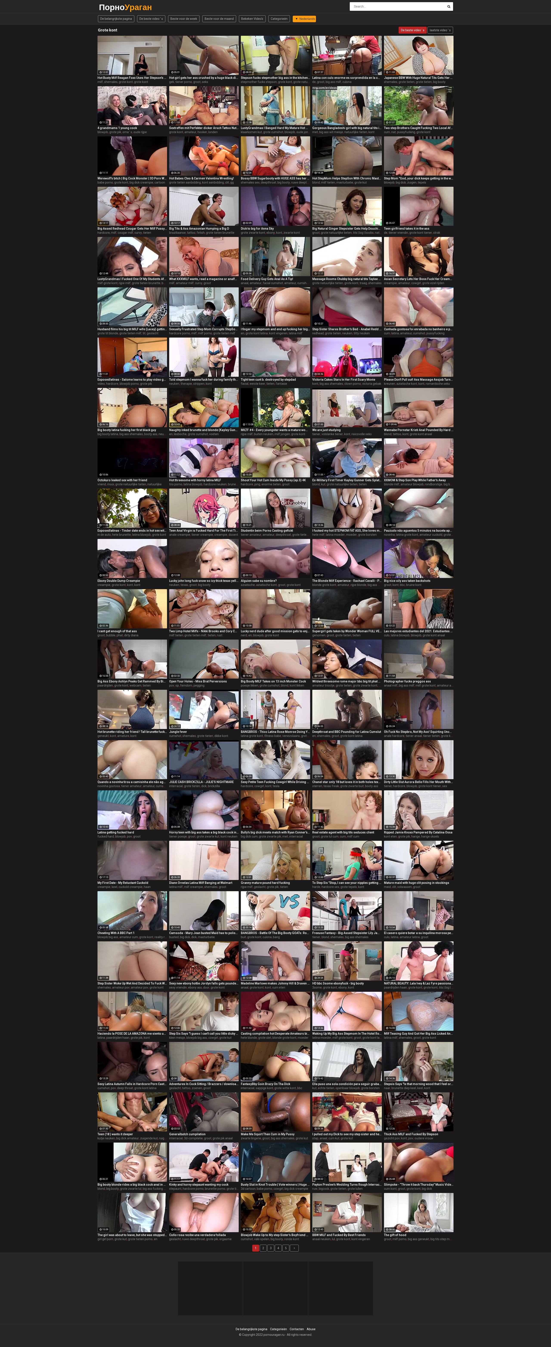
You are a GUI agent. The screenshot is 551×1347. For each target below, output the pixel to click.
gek (171, 82)
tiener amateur (251, 534)
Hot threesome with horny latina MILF (195, 480)
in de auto (104, 534)
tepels (422, 182)
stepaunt (175, 1188)
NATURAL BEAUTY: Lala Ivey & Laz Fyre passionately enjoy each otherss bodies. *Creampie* (418, 983)
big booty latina (108, 434)
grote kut (360, 182)
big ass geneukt (418, 1239)
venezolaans (291, 736)
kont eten (390, 836)
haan (147, 887)
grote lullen (355, 1188)
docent (233, 534)
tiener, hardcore (394, 786)
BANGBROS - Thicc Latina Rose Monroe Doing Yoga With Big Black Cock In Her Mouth (275, 731)
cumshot (175, 736)
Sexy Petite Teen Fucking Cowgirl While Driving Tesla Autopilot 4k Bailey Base (275, 782)
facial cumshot (273, 283)
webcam (135, 685)
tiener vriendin (398, 232)
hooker (202, 132)
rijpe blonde (358, 585)
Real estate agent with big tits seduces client (343, 832)
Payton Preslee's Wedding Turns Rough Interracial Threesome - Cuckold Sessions (347, 1184)
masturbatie (344, 182)
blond (316, 182)
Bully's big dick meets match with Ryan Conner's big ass (275, 832)
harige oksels (430, 836)
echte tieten (326, 1088)
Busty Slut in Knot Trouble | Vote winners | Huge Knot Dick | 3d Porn (275, 1184)
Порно (110, 7)
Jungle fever (178, 731)
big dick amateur (127, 1138)
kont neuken (229, 836)
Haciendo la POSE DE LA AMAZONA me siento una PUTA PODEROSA (132, 1033)
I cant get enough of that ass (117, 631)
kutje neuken (106, 1138)
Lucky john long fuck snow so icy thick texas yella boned (204, 580)
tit (144, 333)
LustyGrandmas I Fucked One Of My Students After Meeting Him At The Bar (132, 279)
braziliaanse (177, 232)
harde (316, 887)
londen (213, 132)
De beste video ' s (151, 18)
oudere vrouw (424, 1138)
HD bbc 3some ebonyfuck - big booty (338, 983)
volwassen (404, 887)
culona (346, 82)
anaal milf (391, 685)
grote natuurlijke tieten (308, 82)
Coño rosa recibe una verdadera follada (197, 1235)
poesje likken (249, 685)
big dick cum (249, 836)
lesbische (180, 434)
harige (415, 836)
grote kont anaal (421, 434)
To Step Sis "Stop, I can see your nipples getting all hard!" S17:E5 (347, 883)
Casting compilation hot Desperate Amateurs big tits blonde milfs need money (275, 1033)
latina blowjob (193, 484)
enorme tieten (271, 484)
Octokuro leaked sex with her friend (122, 480)
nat (393, 132)
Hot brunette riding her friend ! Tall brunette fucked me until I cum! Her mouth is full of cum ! (132, 731)
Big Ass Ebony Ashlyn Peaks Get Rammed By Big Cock (132, 681)
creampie (390, 283)
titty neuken (362, 333)
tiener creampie (202, 534)
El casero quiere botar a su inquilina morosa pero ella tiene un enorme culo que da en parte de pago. (418, 933)
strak (436, 232)
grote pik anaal (223, 1138)
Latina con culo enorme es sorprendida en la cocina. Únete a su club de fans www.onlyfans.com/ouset (347, 77)
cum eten (278, 987)
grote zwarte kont (253, 232)
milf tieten (328, 182)
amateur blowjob (412, 484)
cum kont (390, 1188)
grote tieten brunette (220, 232)
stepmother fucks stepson (259, 82)
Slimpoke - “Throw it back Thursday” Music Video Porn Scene (418, 1184)
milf (100, 82)
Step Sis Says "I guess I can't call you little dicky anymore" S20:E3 (204, 1033)
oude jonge (303, 132)
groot (197, 82)
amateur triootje (323, 685)
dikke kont (221, 736)
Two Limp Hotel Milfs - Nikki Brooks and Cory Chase (204, 631)
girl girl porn (105, 1239)
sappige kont (264, 1088)
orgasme (225, 1239)
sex (444, 786)
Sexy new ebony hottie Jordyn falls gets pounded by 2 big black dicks (204, 983)
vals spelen (261, 1239)
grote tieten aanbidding (185, 182)
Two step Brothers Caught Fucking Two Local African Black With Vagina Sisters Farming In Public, (418, 128)
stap (315, 1138)
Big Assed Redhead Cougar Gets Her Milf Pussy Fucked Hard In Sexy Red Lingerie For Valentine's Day (132, 228)
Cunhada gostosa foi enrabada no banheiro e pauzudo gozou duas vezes (418, 329)
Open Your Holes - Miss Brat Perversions (198, 681)
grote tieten (407, 82)
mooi (110, 484)
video (101, 383)
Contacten (297, 1329)
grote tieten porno (140, 1239)
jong (257, 484)
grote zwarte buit (352, 786)
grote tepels (349, 887)
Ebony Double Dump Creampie (119, 580)
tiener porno (183, 82)
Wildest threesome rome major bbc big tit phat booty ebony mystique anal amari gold (347, 681)
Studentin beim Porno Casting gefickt (267, 530)
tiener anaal (414, 736)
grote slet (264, 1037)
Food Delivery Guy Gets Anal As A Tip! (267, 279)
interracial (176, 786)
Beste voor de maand (219, 18)
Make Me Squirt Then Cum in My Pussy (267, 1134)
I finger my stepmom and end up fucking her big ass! (275, 329)
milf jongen (282, 434)
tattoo (191, 232)
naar (387, 1088)
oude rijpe (140, 132)
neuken (347, 333)
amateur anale (447, 685)
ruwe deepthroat (302, 182)
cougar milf (125, 232)
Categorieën (279, 18)
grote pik (115, 132)
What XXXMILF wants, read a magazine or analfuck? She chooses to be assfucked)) (204, 279)
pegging (198, 685)
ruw (314, 1188)
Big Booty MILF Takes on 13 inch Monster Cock (273, 681)
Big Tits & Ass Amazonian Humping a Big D (199, 228)
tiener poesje (178, 836)
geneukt (103, 736)
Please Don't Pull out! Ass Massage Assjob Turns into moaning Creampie (418, 379)
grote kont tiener (420, 232)
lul (333, 1239)
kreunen (389, 383)
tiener (316, 434)
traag (363, 283)
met (315, 132)
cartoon (160, 182)
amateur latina (410, 937)
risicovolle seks (361, 434)
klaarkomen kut (251, 132)
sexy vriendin (178, 987)
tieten (147, 232)
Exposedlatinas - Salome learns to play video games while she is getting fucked (132, 379)
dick (204, 786)
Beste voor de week (183, 18)
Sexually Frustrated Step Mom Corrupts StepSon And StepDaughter (204, 329)
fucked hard (106, 836)
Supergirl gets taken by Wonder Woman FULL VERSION (347, 631)
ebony (270, 232)
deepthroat (268, 182)
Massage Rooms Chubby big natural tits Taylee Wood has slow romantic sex (347, 279)
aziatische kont (406, 383)
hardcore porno (179, 333)
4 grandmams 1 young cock (117, 128)
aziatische (248, 585)
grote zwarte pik (270, 836)
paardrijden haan (395, 987)
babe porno (105, 182)
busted (174, 937)
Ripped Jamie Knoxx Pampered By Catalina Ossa (418, 832)
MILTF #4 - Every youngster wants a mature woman (275, 430)
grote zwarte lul (130, 1188)
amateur (190, 132)
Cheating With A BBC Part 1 (116, 933)
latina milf (295, 333)
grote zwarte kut (208, 836)
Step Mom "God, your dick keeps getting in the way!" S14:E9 (418, 178)
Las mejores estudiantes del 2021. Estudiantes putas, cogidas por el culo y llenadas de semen (418, 631)
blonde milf (391, 484)
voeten (214, 434)
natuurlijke (154, 484)
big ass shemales (331, 383)
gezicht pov (392, 1138)
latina (395, 333)
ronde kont (291, 1239)
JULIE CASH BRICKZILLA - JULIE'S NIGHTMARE (201, 782)
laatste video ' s (440, 30)
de (314, 82)
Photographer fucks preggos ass (407, 681)
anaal (244, 987)
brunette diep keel (404, 1088)
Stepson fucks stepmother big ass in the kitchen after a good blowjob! (275, 77)
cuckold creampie (130, 887)
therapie (186, 383)
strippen (198, 383)
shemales (111, 82)
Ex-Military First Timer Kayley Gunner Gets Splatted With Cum (347, 480)
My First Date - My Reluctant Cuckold (123, 883)
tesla (276, 786)
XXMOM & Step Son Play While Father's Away (415, 480)
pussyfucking (406, 132)
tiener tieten (431, 736)
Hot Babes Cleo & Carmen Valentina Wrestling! (201, 178)
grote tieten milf (130, 333)
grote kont (126, 82)
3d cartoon (248, 1188)
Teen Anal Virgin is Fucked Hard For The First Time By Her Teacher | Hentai (204, 530)
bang (276, 937)
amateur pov (121, 987)
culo (387, 635)
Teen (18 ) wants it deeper (115, 1134)
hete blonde (249, 1037)
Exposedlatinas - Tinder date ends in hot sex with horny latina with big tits (132, 530)
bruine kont (413, 585)
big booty (439, 82)
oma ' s (127, 132)
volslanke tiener (332, 434)
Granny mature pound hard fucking (265, 883)
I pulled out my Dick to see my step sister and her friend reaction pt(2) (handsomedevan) (347, 1134)
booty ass (150, 434)
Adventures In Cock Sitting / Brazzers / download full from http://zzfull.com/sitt (204, 1084)
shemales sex (250, 182)
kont (371, 132)
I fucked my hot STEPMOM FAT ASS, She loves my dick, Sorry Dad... (347, 530)
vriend (102, 484)
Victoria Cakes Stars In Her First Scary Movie (343, 379)
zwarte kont (291, 232)
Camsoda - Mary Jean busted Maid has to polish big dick (204, 933)
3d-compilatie (193, 1138)
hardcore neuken (215, 484)
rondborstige (433, 484)
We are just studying (326, 430)
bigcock (324, 1188)
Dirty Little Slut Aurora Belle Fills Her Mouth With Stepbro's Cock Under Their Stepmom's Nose (418, 782)
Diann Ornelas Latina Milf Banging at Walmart (200, 883)
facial (244, 383)
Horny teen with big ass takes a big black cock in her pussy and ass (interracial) (204, 832)
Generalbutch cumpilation (187, 1134)
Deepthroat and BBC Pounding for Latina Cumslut (346, 731)
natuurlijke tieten (355, 132)
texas (184, 585)
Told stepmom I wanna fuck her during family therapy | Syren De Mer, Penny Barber (204, 379)
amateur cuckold (430, 534)
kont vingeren (278, 333)
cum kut (333, 1138)
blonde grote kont (324, 585)
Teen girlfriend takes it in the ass (406, 228)
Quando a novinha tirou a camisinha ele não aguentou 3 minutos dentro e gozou (132, 782)
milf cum (353, 836)
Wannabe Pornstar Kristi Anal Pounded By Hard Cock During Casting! (418, 430)
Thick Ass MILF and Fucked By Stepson (411, 1134)
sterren (317, 786)
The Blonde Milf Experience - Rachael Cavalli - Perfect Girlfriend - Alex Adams (347, 580)
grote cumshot (273, 132)
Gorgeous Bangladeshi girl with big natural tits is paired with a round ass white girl (347, 128)
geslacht (152, 333)
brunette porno (238, 484)
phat (120, 635)
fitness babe (272, 736)
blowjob (103, 132)
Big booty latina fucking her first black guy (127, 430)
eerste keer (257, 383)
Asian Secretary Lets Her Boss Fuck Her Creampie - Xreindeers (418, 279)
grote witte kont (285, 1088)
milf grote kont (108, 283)
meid (387, 887)
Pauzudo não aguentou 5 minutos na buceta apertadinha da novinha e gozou (418, 530)
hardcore (112, 383)
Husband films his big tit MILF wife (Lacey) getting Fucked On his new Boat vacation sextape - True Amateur (132, 329)
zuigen (411, 182)
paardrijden (105, 685)
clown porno (352, 383)
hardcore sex (330, 887)
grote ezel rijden (433, 283)
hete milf (318, 534)
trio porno (175, 484)
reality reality (163, 937)
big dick (401, 182)
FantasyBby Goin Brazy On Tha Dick (265, 1084)
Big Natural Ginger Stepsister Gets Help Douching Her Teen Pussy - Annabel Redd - (347, 228)
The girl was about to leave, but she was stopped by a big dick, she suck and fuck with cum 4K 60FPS (132, 1235)
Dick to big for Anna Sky (257, 228)
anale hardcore (394, 736)
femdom (186, 685)
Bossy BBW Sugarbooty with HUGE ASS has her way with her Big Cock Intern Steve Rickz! (275, 178)
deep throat (125, 1088)
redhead (318, 333)
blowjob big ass (108, 937)
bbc (402, 585)
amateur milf (185, 283)
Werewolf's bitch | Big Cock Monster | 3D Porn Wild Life (132, 178)
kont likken (297, 685)
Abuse (311, 1329)
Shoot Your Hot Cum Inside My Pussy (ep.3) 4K (273, 480)
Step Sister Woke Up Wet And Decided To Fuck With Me (132, 983)
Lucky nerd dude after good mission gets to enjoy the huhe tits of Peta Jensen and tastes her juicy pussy (275, 631)
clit (227, 182)
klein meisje (177, 1037)
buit (243, 937)
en (242, 333)
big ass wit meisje (331, 132)
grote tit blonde (108, 333)
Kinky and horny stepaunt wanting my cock (198, 1184)
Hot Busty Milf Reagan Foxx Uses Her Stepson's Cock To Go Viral (132, 77)
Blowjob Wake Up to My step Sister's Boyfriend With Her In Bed (275, 1235)
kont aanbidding (213, 182)
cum (387, 132)
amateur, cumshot (296, 283)
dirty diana (131, 635)
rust (219, 635)
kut (323, 484)
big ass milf (333, 82)
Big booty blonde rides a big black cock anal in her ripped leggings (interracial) (132, 1184)
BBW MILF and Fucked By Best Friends (339, 1235)
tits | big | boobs (363, 232)
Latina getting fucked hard (116, 832)
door (206, 987)
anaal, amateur (251, 283)
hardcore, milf (107, 232)
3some (317, 987)
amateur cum (128, 937)
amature (123, 736)
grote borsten (367, 534)
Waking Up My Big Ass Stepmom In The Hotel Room (347, 1033)
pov (171, 685)
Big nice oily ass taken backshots (407, 580)
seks (205, 82)
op (177, 685)
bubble (110, 635)
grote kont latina (257, 333)
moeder (351, 534)
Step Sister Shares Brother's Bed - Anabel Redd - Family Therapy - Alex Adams (347, 329)
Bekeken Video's (252, 18)
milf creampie (193, 887)
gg (232, 182)
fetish (201, 232)
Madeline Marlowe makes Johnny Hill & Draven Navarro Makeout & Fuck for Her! (275, 983)
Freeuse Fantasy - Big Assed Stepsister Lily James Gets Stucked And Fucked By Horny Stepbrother (347, 933)
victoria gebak (371, 383)
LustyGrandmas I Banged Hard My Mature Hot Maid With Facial (275, 128)
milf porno (205, 333)
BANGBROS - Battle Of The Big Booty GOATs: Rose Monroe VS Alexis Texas (275, 933)
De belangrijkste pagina (116, 18)
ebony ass (195, 987)
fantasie (281, 383)
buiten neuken (263, 434)
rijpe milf (125, 283)
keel (114, 887)
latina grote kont (407, 534)
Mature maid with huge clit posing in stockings (416, 883)
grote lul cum (330, 836)
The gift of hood (395, 1235)
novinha (389, 534)
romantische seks (438, 383)
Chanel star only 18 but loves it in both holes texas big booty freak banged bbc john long (347, 782)
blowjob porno (129, 383)
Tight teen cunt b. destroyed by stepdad (268, 379)
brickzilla (214, 786)
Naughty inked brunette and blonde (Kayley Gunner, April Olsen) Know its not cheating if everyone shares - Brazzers (204, 430)
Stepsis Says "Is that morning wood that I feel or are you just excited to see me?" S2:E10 (418, 1084)
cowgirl (416, 283)
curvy (138, 232)
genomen (318, 635)
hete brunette (121, 534)
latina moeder (335, 534)
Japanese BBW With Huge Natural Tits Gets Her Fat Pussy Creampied (418, 77)
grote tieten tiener (304, 534)
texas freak (331, 786)
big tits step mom (442, 1239)
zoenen (197, 1088)
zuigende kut (149, 1138)
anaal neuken (321, 1239)
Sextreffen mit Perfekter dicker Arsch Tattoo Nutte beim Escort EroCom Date (204, 128)
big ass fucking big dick (158, 1188)
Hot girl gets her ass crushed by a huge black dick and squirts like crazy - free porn (204, 77)
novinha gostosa (109, 786)
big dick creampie (141, 182)
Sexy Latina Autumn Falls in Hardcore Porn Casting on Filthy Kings (132, 1084)
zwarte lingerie (251, 1138)
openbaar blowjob (348, 1088)
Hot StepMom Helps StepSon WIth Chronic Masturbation (347, 178)
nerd (244, 635)
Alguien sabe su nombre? (259, 580)
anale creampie (179, 534)
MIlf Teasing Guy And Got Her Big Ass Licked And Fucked (418, 1033)
